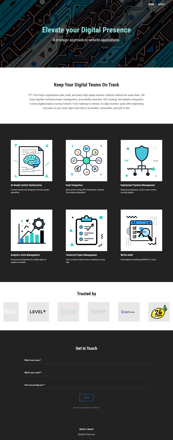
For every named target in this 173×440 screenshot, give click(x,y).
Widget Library (86, 429)
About (161, 4)
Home (151, 4)
